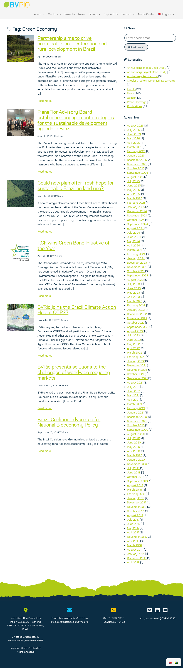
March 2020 (134, 455)
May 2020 (133, 446)
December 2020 (137, 417)
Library (93, 14)
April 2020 (133, 451)
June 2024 (134, 237)
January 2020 (136, 459)
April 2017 (133, 532)
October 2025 (135, 168)
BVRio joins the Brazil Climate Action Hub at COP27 (77, 310)
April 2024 (133, 245)
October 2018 (135, 476)
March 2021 (134, 404)
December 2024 (137, 211)
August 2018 (135, 485)
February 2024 (136, 254)
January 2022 (136, 361)
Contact (127, 14)
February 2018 (136, 494)
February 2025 (136, 202)
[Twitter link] (150, 611)
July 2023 (133, 284)
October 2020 (136, 425)
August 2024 (135, 228)
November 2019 (137, 464)
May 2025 (133, 189)
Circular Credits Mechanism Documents (151, 80)
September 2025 (137, 172)
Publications (134, 106)
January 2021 (135, 412)
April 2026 (133, 142)
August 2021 (135, 382)
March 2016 (134, 545)
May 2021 (133, 395)
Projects (70, 14)
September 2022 (137, 327)
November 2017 (137, 506)
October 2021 (135, 374)
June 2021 (133, 391)
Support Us (111, 14)
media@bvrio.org (78, 621)
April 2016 (133, 541)
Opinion (132, 97)
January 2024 (136, 258)
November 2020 (137, 421)
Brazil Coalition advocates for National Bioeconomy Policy (69, 422)
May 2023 (133, 292)
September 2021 (137, 378)
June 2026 (134, 134)
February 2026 (136, 151)
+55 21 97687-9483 (113, 621)
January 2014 (135, 554)
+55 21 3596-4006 (113, 618)
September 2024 (137, 224)
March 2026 (134, 147)
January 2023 (136, 309)
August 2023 (135, 279)
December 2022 (137, 314)
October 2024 (136, 219)
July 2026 (133, 130)
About (38, 14)
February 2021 (136, 408)
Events (131, 89)
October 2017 (135, 511)
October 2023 (136, 271)
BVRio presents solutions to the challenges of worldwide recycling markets (74, 372)
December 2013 (137, 558)
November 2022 (137, 318)
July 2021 (133, 387)
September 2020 (137, 429)
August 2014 (135, 549)
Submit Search (136, 47)
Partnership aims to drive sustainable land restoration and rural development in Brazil (72, 43)
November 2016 (137, 536)
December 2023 (137, 262)
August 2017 (135, 515)
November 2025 (137, 164)
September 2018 (137, 481)
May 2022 (133, 344)
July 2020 (133, 438)
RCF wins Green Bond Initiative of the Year (74, 245)
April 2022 (133, 348)
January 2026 (136, 155)
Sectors (53, 14)
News (81, 14)
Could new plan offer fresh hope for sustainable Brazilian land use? (76, 185)
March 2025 (134, 198)
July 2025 (133, 181)
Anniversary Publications (142, 76)
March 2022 (134, 352)
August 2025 (135, 177)
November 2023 (137, 267)
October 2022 (135, 322)
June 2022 (134, 339)
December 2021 (136, 365)
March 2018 (134, 489)
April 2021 (133, 399)
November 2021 (137, 369)
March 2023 (134, 301)
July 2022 (133, 335)
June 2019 (133, 472)
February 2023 (136, 305)
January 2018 (135, 498)
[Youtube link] (165, 611)
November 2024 (137, 215)
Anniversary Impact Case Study (146, 67)
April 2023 (133, 297)
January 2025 (136, 207)
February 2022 (136, 357)
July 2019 (133, 468)
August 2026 (135, 125)
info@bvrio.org (79, 618)
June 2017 (133, 524)
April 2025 (133, 194)
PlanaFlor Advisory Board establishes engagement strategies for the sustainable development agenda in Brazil (76, 120)
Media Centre (146, 14)
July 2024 (133, 232)
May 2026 (133, 138)
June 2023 (134, 288)
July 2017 (133, 519)
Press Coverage (136, 102)
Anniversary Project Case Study (146, 72)
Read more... (45, 100)
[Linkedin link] (157, 611)
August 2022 (135, 331)
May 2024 (133, 241)
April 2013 (133, 562)
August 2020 (135, 434)
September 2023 (137, 275)
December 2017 (136, 502)
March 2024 (134, 249)
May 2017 (133, 528)
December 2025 (137, 160)
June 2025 (134, 185)
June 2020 (134, 442)
